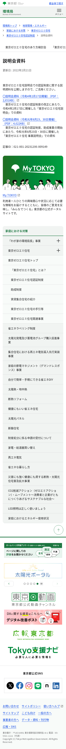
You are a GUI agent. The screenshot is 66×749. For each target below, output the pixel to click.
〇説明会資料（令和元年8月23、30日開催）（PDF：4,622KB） (30, 121)
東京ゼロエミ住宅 (19, 250)
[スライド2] (28, 584)
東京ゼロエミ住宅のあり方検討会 (25, 47)
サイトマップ (11, 713)
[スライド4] (34, 584)
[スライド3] (31, 584)
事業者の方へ (11, 720)
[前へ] (9, 583)
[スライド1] (25, 584)
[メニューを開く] (59, 12)
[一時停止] (41, 583)
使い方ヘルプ (51, 706)
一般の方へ (45, 713)
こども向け (28, 713)
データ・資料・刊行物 (35, 720)
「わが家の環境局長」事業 (24, 241)
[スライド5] (37, 584)
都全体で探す (56, 3)
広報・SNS (9, 726)
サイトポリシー (31, 706)
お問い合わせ (11, 706)
